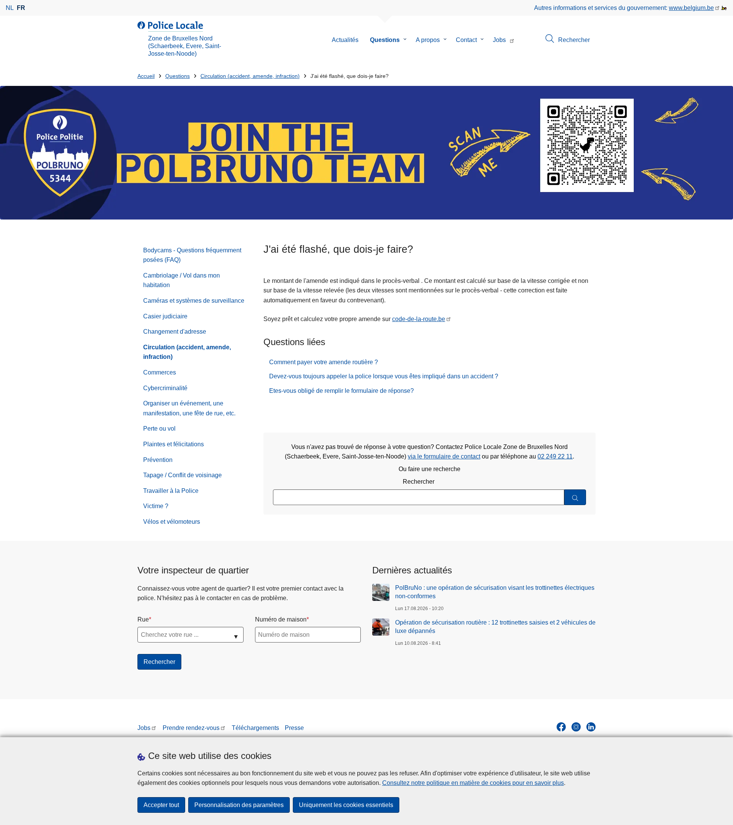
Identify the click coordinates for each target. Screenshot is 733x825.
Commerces (159, 372)
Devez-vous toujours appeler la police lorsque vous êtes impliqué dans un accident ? (383, 376)
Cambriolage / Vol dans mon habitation (181, 280)
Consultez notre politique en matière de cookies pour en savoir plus (473, 783)
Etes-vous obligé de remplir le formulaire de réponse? (341, 390)
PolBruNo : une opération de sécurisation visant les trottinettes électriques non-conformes (494, 591)
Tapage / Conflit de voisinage (182, 475)
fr (21, 8)
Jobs (499, 40)
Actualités (345, 40)
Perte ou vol (159, 428)
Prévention (158, 460)
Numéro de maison (281, 619)
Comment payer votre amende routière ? (323, 362)
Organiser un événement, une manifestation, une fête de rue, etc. (189, 408)
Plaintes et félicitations (173, 444)
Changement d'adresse (174, 331)
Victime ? (155, 506)
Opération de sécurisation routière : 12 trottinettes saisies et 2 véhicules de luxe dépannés (495, 626)
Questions (385, 40)
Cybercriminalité (165, 388)
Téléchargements (255, 728)
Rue (143, 619)
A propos (428, 40)
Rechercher (418, 481)
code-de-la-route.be (418, 319)
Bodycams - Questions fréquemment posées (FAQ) (192, 255)
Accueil (146, 76)
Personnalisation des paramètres (239, 805)
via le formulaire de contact (444, 456)
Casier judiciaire (165, 316)
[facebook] (561, 726)
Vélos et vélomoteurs (171, 521)
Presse (294, 728)
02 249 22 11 (555, 456)
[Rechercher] (575, 497)
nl (10, 8)
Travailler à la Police (171, 491)
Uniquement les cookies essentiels (346, 805)
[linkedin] (591, 726)
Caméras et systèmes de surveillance (193, 300)
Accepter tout (161, 805)
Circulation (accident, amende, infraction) (250, 76)
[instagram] (576, 726)
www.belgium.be (691, 8)
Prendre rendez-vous (191, 728)
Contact (466, 40)
